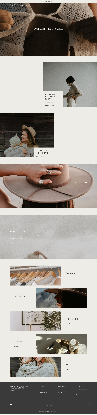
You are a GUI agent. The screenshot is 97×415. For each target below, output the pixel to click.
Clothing (59, 389)
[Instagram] (89, 405)
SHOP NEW (47, 105)
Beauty (59, 394)
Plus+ (57, 411)
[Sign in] (81, 5)
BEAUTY (42, 156)
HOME (37, 156)
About (41, 389)
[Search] (84, 5)
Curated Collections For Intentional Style (48, 35)
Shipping (41, 390)
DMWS (55, 411)
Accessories (60, 390)
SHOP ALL (53, 105)
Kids (59, 395)
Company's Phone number (82, 389)
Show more (68, 278)
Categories (21, 5)
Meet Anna (12, 242)
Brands (28, 5)
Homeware (60, 392)
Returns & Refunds (43, 392)
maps (86, 190)
